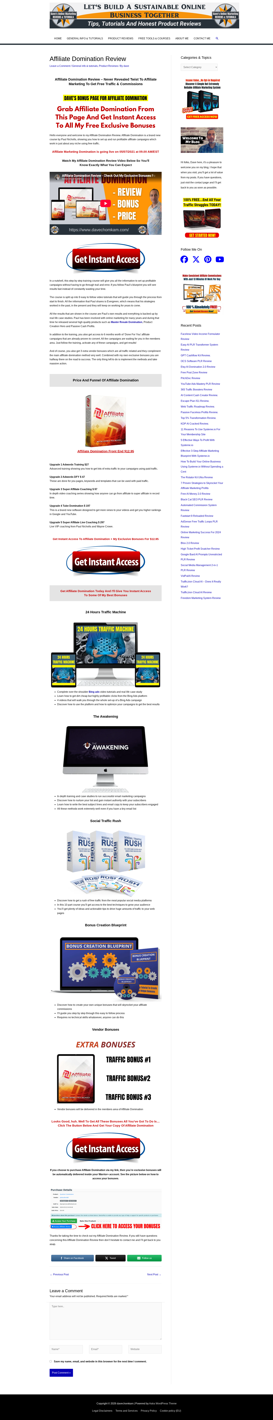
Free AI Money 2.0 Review (195, 493)
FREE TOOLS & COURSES (154, 38)
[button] (217, 38)
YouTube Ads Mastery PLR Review (200, 384)
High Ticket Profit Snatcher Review (200, 548)
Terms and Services (126, 1410)
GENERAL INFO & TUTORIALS (85, 38)
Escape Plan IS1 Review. (195, 401)
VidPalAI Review (190, 576)
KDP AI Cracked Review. (195, 423)
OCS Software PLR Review (196, 361)
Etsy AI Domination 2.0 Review (198, 366)
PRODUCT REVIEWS (120, 38)
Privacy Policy (149, 1410)
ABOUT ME (182, 38)
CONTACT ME (202, 38)
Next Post (154, 1274)
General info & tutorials (85, 66)
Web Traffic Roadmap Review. (198, 406)
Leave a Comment (60, 66)
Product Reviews (108, 66)
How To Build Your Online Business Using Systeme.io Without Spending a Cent (202, 466)
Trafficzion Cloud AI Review (196, 592)
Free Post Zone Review (194, 372)
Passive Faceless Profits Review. (199, 412)
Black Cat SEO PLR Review (196, 499)
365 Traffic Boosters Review (196, 389)
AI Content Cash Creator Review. (199, 395)
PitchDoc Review (190, 378)
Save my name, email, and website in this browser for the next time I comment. (100, 1361)
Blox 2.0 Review (190, 543)
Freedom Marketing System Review (201, 598)
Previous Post (59, 1274)
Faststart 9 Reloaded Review (197, 516)
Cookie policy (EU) (170, 1410)
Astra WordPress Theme (163, 1403)
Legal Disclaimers (102, 1410)
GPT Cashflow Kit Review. (195, 355)
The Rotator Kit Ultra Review (197, 477)
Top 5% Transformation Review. (198, 418)
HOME (58, 38)
